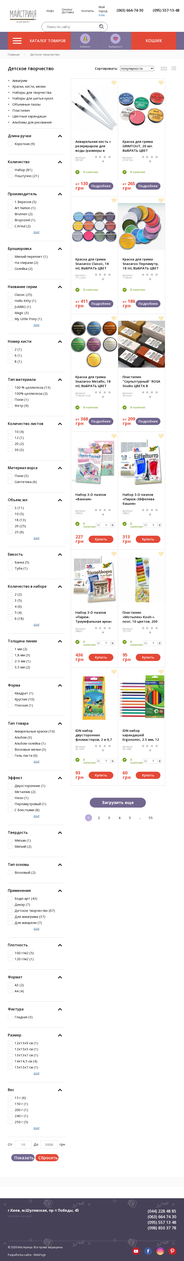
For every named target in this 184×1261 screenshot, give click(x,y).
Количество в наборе (27, 586)
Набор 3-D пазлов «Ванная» (90, 496)
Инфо (50, 11)
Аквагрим (19, 80)
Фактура (16, 1009)
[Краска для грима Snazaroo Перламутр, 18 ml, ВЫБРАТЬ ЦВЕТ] (141, 226)
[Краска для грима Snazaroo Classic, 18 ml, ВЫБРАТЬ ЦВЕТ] (94, 226)
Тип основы (18, 864)
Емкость (15, 554)
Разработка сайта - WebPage (27, 1255)
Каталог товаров (48, 40)
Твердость (18, 832)
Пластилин (21, 110)
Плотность (18, 944)
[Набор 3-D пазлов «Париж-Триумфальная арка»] (94, 580)
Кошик (154, 40)
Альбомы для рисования (32, 122)
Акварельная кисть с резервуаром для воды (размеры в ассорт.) (93, 146)
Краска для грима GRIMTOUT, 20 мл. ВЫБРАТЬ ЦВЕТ (138, 146)
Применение (19, 890)
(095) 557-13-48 (166, 10)
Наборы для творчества (31, 92)
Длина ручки (19, 135)
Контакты (87, 11)
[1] (96, 156)
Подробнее (101, 186)
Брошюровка (19, 248)
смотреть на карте (20, 1216)
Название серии (22, 286)
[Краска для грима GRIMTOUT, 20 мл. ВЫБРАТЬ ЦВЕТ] (141, 108)
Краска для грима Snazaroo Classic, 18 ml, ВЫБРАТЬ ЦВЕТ (92, 263)
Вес (11, 1089)
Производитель (22, 193)
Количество (19, 161)
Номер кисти (19, 341)
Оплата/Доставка (68, 11)
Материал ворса (22, 467)
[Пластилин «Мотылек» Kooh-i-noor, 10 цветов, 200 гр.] (141, 579)
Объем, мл (17, 499)
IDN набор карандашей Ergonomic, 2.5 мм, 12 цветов (141, 735)
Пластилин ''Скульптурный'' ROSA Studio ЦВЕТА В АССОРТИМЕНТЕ (141, 381)
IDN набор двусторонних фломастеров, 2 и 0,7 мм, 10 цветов (93, 735)
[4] (109, 156)
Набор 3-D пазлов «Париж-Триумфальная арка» (93, 617)
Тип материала (22, 379)
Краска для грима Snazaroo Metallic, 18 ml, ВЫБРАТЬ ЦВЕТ (93, 381)
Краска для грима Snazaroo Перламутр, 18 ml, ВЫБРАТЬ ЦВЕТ (141, 263)
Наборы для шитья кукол (32, 98)
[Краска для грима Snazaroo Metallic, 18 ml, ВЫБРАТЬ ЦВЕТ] (94, 344)
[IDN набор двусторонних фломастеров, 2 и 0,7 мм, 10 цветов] (94, 697)
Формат (15, 977)
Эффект (15, 777)
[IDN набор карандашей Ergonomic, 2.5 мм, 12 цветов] (141, 697)
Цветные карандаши (29, 116)
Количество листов (25, 423)
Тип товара (18, 723)
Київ (102, 15)
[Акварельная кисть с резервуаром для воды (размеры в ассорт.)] (94, 109)
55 (151, 817)
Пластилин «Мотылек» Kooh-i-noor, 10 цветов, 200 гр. (140, 617)
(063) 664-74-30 (130, 10)
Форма (14, 685)
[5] (103, 161)
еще (36, 232)
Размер (14, 1035)
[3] (105, 156)
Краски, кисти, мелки (29, 86)
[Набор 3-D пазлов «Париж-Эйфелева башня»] (141, 462)
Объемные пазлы (26, 104)
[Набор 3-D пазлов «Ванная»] (94, 462)
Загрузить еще (118, 802)
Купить (101, 539)
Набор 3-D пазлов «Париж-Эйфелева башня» (138, 499)
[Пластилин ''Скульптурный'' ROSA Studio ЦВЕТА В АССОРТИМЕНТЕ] (141, 344)
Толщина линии (22, 641)
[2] (101, 156)
